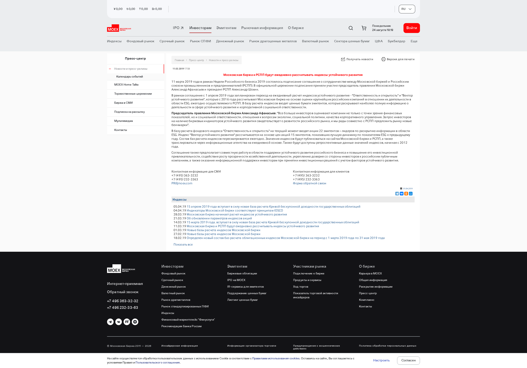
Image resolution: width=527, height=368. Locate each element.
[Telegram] (397, 193)
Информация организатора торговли (251, 346)
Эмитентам (226, 28)
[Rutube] (127, 322)
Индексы (167, 313)
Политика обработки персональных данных (387, 346)
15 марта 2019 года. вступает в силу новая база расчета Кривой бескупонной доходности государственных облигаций (273, 222)
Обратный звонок (123, 292)
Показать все (183, 244)
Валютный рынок (173, 293)
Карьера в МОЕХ (370, 273)
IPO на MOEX (236, 280)
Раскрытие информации (376, 286)
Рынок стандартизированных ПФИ (185, 306)
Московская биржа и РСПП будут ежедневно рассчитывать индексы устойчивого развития (253, 226)
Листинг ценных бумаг (242, 300)
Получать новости (359, 59)
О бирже (296, 28)
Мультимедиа (123, 121)
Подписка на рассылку (129, 112)
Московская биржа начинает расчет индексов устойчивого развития (237, 214)
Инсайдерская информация (179, 346)
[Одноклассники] (406, 193)
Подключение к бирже (308, 273)
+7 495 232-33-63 (122, 308)
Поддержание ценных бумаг (247, 293)
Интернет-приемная (125, 284)
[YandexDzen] (135, 322)
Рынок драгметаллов (175, 300)
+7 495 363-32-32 (122, 301)
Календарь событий (129, 76)
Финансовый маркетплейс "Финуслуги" (188, 319)
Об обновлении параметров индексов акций (219, 218)
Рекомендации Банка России (181, 326)
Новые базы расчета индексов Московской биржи (223, 230)
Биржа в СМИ (123, 102)
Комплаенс (366, 300)
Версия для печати (401, 59)
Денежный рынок (173, 286)
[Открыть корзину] (364, 28)
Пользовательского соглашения (157, 362)
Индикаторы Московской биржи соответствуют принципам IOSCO (235, 210)
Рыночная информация (262, 28)
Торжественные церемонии (133, 93)
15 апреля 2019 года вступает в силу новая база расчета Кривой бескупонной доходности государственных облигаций (273, 206)
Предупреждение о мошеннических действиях (316, 347)
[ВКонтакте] (401, 193)
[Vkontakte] (118, 322)
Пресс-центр (135, 58)
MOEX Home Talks (126, 84)
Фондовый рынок (173, 273)
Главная (179, 60)
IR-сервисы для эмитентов (245, 286)
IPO (176, 28)
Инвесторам (200, 28)
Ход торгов (300, 286)
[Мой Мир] (411, 193)
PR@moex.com (181, 183)
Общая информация (373, 280)
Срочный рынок (172, 280)
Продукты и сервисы (307, 280)
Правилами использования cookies (276, 358)
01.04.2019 (408, 188)
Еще (414, 41)
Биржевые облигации (242, 273)
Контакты (120, 130)
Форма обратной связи (309, 183)
